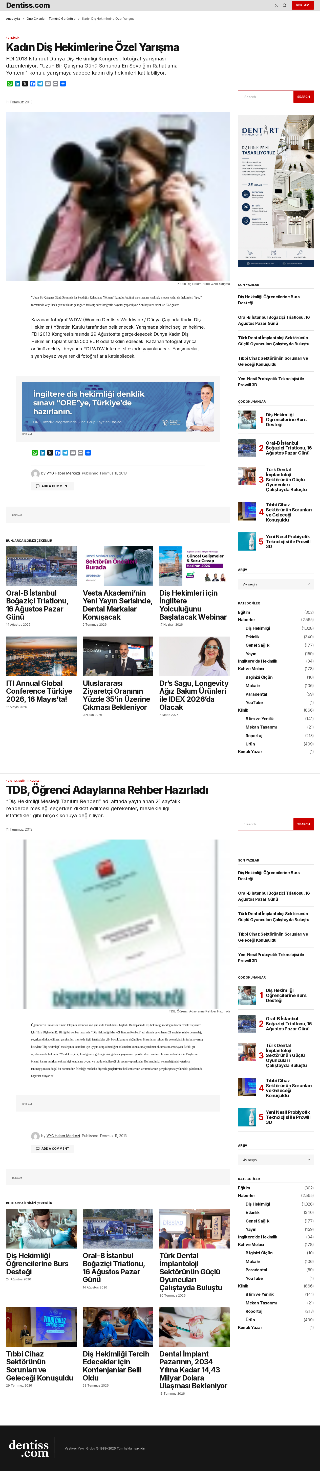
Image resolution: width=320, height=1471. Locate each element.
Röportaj (254, 736)
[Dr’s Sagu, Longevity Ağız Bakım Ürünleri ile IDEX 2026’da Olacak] (194, 656)
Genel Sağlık (257, 645)
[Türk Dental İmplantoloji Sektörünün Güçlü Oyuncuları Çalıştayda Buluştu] (247, 476)
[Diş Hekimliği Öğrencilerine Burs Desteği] (247, 420)
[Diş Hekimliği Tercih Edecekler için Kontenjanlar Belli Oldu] (118, 1327)
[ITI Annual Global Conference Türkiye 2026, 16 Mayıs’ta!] (41, 656)
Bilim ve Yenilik (260, 719)
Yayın (251, 654)
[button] (276, 5)
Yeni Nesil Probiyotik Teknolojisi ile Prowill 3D (288, 541)
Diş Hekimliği (258, 628)
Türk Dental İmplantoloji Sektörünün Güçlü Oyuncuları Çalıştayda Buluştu (286, 479)
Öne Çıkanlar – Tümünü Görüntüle (51, 18)
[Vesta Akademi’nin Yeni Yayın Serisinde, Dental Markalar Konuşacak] (118, 566)
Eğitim (244, 612)
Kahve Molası (251, 669)
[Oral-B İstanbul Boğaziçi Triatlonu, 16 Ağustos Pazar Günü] (41, 566)
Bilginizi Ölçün (259, 677)
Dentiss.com (28, 5)
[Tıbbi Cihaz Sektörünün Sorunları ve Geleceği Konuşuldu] (247, 511)
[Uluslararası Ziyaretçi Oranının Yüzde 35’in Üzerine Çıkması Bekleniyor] (118, 656)
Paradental (256, 694)
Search (303, 97)
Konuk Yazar (250, 752)
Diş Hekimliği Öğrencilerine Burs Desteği (286, 419)
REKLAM (302, 5)
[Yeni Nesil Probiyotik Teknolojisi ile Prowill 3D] (247, 541)
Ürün (250, 744)
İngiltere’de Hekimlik (257, 661)
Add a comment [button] (55, 486)
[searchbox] (264, 97)
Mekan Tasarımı (261, 727)
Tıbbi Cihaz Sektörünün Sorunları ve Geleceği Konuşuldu (289, 512)
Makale (253, 686)
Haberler (246, 620)
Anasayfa (13, 18)
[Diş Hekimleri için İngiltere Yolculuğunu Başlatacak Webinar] (194, 566)
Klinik (243, 710)
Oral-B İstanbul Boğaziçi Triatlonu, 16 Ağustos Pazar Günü (289, 448)
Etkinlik (13, 38)
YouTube (254, 702)
